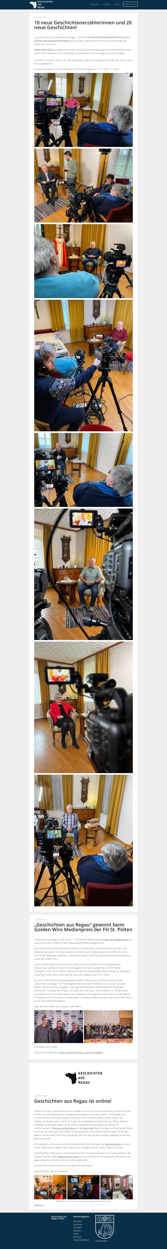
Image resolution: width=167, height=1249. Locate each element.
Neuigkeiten (94, 4)
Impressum (77, 1236)
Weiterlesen (38, 1205)
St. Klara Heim (86, 1128)
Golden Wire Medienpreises (115, 939)
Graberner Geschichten (68, 1156)
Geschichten (130, 4)
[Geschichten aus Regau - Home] (40, 5)
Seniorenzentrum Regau (64, 1128)
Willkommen (77, 1221)
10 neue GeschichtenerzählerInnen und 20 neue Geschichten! (83, 24)
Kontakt (117, 4)
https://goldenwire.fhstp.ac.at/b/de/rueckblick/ (81, 1052)
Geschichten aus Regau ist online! (72, 1101)
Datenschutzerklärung (81, 1240)
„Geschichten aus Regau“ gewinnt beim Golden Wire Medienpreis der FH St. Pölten (83, 927)
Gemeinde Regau (113, 1144)
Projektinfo (106, 4)
